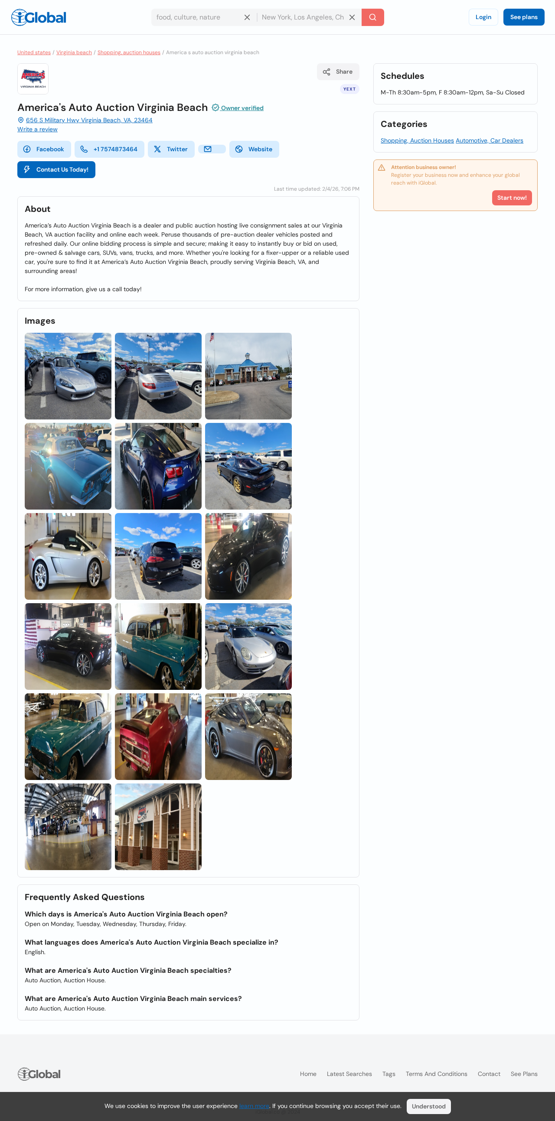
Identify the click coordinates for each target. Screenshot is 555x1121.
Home (308, 1074)
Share (344, 71)
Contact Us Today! (62, 169)
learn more (254, 1106)
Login (483, 17)
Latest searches (349, 1074)
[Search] (373, 17)
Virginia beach (74, 52)
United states (34, 52)
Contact (489, 1074)
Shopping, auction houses (129, 52)
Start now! (512, 197)
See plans (524, 17)
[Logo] (38, 17)
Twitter (177, 149)
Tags (388, 1074)
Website (260, 149)
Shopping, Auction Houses (417, 140)
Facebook (50, 149)
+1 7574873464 (115, 149)
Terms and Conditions (436, 1074)
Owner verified (242, 108)
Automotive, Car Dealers (489, 140)
